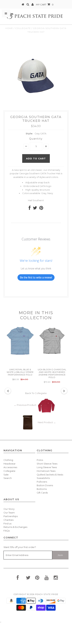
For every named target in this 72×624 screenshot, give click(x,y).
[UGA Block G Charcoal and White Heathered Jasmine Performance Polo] (52, 355)
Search (7, 478)
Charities (8, 519)
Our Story (9, 509)
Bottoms (42, 489)
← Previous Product (25, 405)
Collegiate (23, 28)
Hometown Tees (46, 471)
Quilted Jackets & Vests (50, 474)
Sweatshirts (43, 478)
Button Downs (45, 485)
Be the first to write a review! (36, 277)
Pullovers (42, 481)
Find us (7, 523)
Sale (6, 474)
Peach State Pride (46, 594)
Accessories (10, 467)
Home (9, 28)
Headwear (9, 463)
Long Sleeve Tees (47, 467)
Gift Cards (42, 492)
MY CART (44, 4)
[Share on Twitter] (35, 208)
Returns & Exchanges (15, 527)
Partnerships (10, 516)
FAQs (6, 530)
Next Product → (47, 422)
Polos (40, 460)
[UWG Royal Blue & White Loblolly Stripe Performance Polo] (20, 355)
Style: (29, 133)
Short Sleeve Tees (47, 463)
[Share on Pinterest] (41, 208)
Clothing (8, 460)
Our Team (9, 512)
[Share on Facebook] (30, 208)
